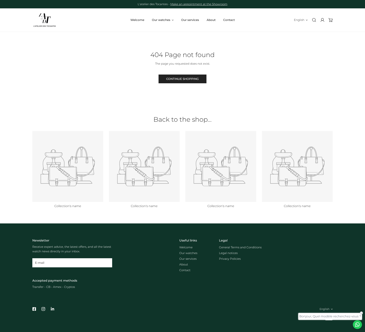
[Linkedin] (52, 309)
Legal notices (228, 253)
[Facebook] (34, 309)
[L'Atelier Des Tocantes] (44, 20)
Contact (184, 270)
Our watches (188, 253)
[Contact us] (357, 324)
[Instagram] (43, 309)
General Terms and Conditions (240, 247)
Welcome (186, 247)
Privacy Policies (230, 259)
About (183, 264)
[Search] (314, 20)
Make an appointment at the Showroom (198, 4)
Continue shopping (182, 79)
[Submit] (107, 262)
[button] (331, 20)
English (299, 20)
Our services (188, 259)
